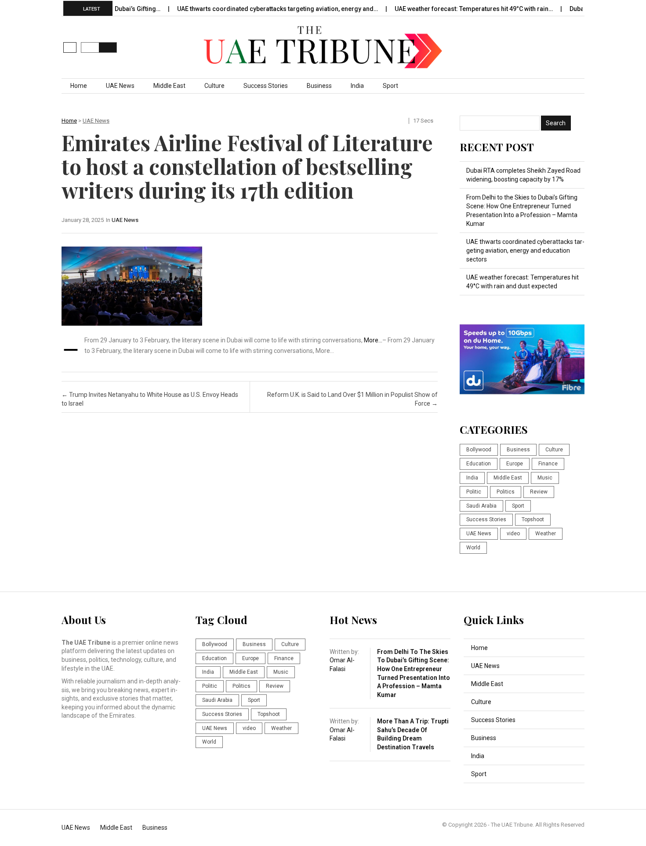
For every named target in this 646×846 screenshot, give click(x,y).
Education (478, 464)
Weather (545, 533)
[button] (69, 47)
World (473, 548)
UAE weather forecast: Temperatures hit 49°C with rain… (457, 8)
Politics (506, 492)
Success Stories (265, 85)
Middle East (169, 85)
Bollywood (478, 450)
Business (319, 85)
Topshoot (533, 519)
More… (373, 340)
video (513, 533)
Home (78, 85)
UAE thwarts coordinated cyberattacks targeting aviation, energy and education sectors (525, 250)
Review (539, 492)
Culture (214, 85)
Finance (548, 464)
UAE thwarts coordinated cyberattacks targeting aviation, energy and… (261, 8)
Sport (390, 85)
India (357, 85)
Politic (473, 492)
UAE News (120, 85)
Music (544, 478)
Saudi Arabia (481, 506)
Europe (514, 464)
